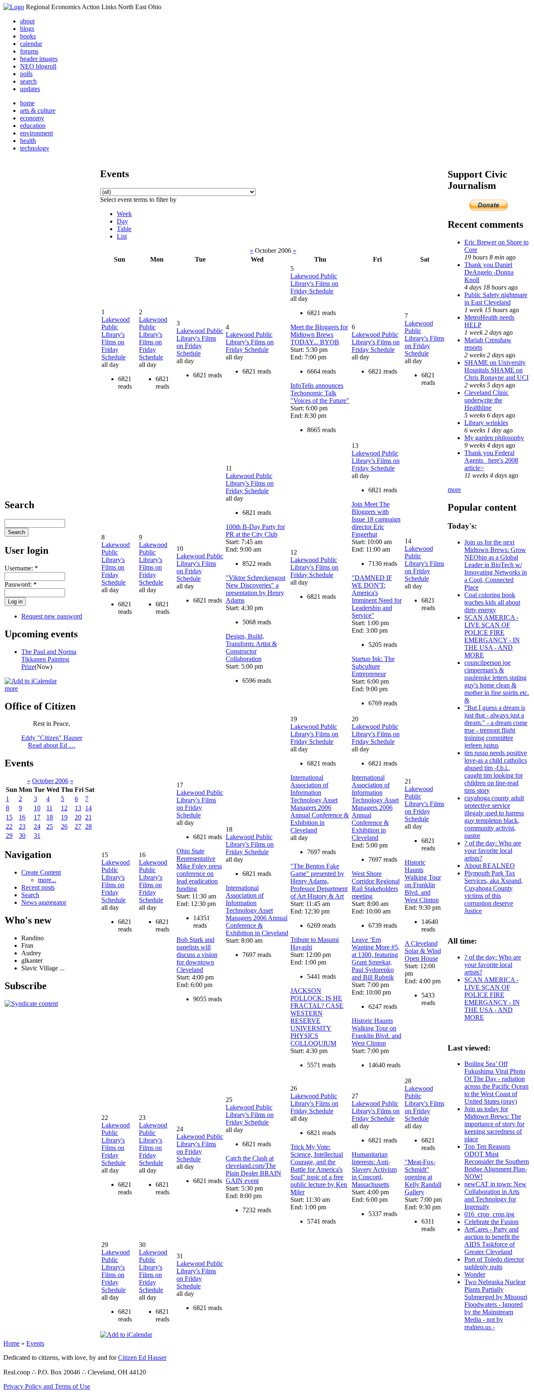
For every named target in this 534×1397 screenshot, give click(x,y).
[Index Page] (13, 6)
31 (37, 835)
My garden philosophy (494, 437)
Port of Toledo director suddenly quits (494, 1263)
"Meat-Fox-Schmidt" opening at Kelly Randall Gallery (423, 1177)
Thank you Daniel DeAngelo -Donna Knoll (489, 272)
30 (22, 835)
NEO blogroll (38, 66)
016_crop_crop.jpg (489, 1214)
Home (11, 1343)
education (32, 125)
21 (88, 817)
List (122, 236)
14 (88, 808)
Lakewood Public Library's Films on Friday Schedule (115, 338)
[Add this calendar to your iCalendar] (31, 681)
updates (30, 88)
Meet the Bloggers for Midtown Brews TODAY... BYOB (319, 334)
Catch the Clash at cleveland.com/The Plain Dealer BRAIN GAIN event (253, 1169)
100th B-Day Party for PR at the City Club (255, 530)
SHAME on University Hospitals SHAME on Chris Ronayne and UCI (496, 370)
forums (29, 51)
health (28, 140)
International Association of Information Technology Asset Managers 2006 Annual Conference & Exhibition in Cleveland (257, 910)
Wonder (474, 1274)
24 (37, 826)
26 (64, 826)
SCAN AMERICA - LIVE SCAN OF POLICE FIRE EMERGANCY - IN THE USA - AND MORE (492, 636)
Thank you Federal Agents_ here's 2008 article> (491, 460)
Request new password (51, 616)
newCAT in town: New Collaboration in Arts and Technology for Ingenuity (495, 1195)
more (11, 688)
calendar (31, 43)
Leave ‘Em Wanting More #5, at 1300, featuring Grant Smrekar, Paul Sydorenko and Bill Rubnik (376, 958)
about (27, 21)
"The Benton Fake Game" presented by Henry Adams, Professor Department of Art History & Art (319, 881)
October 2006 (50, 780)
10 (37, 808)
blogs (27, 28)
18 (49, 817)
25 (49, 826)
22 (9, 826)
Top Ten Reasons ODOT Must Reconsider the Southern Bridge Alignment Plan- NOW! (496, 1161)
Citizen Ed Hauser (142, 1357)
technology (34, 148)
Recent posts (38, 887)
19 (64, 817)
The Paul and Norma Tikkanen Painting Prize (48, 659)
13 (78, 808)
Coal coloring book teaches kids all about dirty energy (492, 602)
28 (88, 826)
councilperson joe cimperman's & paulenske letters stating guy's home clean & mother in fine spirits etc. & (496, 681)
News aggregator (43, 902)
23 (22, 826)
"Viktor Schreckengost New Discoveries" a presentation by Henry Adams (255, 589)
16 (22, 817)
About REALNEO (489, 865)
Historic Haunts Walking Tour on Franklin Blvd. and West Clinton (376, 1032)
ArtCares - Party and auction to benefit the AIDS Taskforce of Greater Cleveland (491, 1240)
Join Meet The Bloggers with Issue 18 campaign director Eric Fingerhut (376, 519)
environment (36, 133)
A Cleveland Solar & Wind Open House (423, 951)
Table (124, 228)
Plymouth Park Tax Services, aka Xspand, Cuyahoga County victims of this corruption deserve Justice (493, 892)
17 (37, 817)
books (28, 36)
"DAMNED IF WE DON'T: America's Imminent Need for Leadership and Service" (377, 596)
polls (26, 73)
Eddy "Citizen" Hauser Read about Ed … (51, 741)
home (27, 103)
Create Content (41, 872)
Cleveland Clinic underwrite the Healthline (486, 400)
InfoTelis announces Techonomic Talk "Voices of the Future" (319, 393)
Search (30, 894)
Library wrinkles (486, 422)
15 (9, 817)
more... (47, 879)
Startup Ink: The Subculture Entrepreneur (373, 666)
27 (78, 826)
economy (32, 118)
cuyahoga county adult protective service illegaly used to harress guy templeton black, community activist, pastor (494, 816)
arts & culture (37, 110)
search (28, 81)
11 (49, 808)
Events (35, 1343)
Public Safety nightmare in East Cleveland (495, 298)
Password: (21, 584)
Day (122, 221)
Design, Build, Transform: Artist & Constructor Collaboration (251, 647)
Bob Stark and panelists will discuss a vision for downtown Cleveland (196, 954)
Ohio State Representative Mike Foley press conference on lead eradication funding (199, 869)
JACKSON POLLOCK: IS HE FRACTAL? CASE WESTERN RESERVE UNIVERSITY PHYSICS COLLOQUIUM (316, 1017)
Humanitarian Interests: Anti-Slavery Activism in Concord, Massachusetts (374, 1169)
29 (9, 835)
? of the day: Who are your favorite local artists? (492, 851)
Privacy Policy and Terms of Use (46, 1386)
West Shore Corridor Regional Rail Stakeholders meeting (376, 885)
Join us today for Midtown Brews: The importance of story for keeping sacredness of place (494, 1124)
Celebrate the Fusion (491, 1221)
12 (64, 808)
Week (124, 213)
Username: (21, 568)
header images (39, 58)
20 (78, 817)
